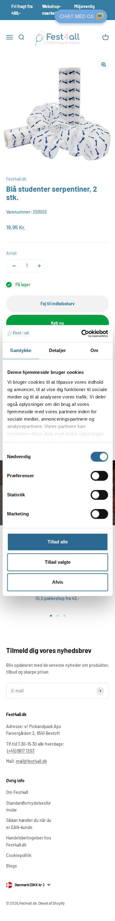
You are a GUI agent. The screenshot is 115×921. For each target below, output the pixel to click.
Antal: (11, 253)
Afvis (57, 582)
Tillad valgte (58, 562)
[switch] (99, 476)
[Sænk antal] (14, 266)
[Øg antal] (39, 266)
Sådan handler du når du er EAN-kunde (28, 824)
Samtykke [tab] (20, 350)
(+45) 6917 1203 (20, 750)
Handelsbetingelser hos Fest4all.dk (28, 841)
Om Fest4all (17, 792)
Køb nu (57, 323)
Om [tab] (94, 350)
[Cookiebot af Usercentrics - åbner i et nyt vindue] (82, 334)
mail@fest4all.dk (31, 761)
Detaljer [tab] (57, 350)
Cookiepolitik (18, 855)
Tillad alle (58, 541)
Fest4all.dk (16, 179)
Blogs (11, 865)
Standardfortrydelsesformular (28, 806)
